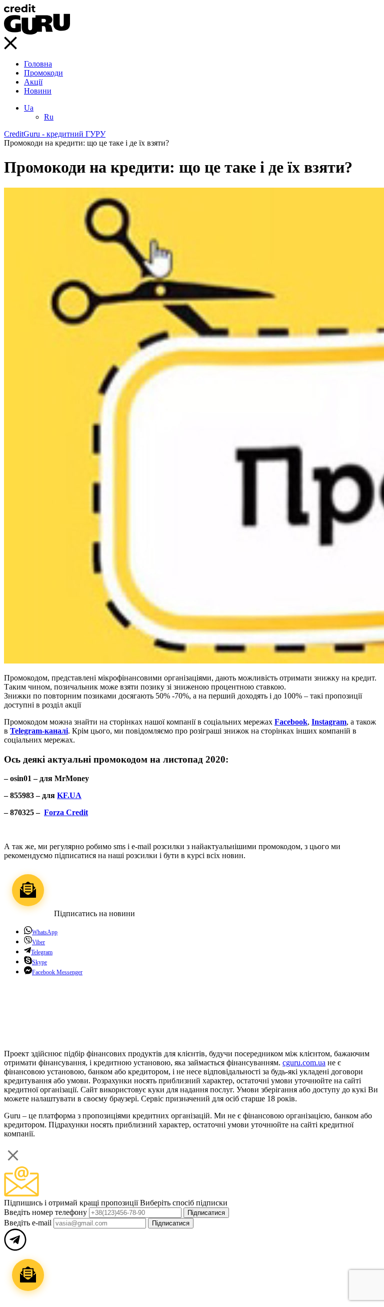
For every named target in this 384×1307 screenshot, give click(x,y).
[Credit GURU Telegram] (15, 1036)
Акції (33, 82)
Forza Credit (66, 812)
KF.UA (69, 795)
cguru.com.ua (304, 1062)
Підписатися (206, 1212)
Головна (38, 64)
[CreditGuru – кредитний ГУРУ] (37, 32)
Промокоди (43, 73)
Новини (38, 91)
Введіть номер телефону (46, 1212)
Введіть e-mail (29, 1222)
